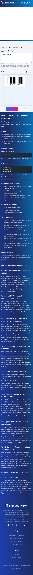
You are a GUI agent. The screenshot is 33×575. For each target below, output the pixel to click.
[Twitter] (24, 525)
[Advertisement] (16, 23)
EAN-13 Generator (16, 541)
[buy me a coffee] (22, 3)
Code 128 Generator (16, 538)
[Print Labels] (30, 71)
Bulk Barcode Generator (16, 535)
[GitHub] (27, 3)
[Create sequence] (12, 51)
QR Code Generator (17, 545)
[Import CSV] (8, 51)
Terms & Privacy (16, 568)
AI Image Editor (16, 557)
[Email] (20, 525)
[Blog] (24, 3)
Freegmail (16, 554)
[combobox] (24, 108)
